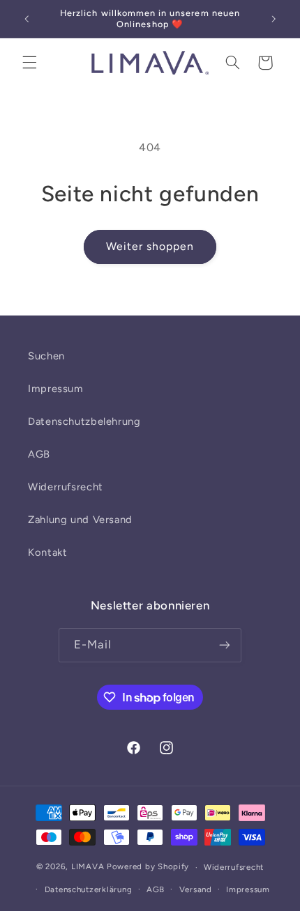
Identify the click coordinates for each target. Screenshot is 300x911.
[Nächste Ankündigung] (273, 18)
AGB (39, 454)
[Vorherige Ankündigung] (26, 18)
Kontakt (47, 552)
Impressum (56, 388)
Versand (195, 889)
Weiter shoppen (150, 246)
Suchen (46, 356)
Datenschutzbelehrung (84, 421)
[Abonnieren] (225, 645)
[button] (29, 63)
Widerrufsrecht (65, 487)
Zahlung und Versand (80, 519)
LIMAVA (87, 867)
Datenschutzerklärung (89, 889)
